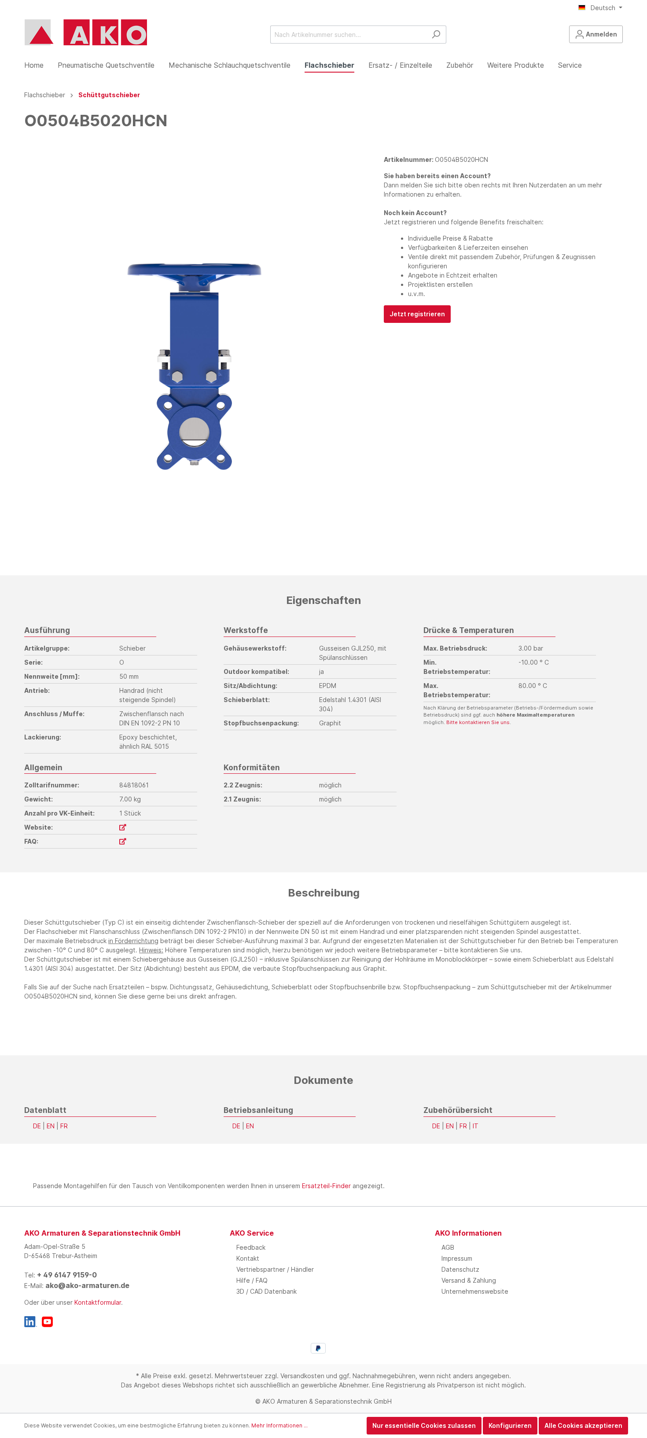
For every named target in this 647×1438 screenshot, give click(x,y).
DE (37, 1126)
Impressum (456, 1258)
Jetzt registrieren (417, 314)
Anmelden (601, 34)
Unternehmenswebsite (474, 1291)
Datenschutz (460, 1269)
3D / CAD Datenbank (266, 1291)
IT (475, 1126)
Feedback (250, 1247)
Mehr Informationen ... (279, 1425)
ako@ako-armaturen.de (87, 1285)
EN (51, 1126)
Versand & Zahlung (468, 1280)
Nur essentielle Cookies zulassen (424, 1425)
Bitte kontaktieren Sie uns (478, 722)
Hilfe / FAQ (252, 1280)
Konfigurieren (510, 1425)
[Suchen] (436, 35)
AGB (447, 1247)
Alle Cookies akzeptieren (583, 1425)
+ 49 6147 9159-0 (67, 1274)
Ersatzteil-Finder (326, 1185)
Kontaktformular (97, 1302)
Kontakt (247, 1258)
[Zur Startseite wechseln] (85, 32)
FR (64, 1126)
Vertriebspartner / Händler (275, 1269)
